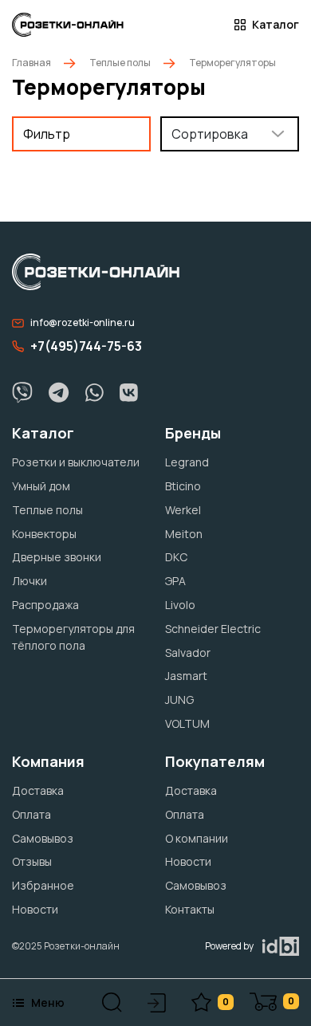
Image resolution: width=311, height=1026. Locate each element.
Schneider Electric (213, 628)
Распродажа (45, 604)
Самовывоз (42, 838)
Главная (31, 62)
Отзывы (32, 861)
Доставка (38, 790)
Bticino (183, 485)
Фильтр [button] (46, 134)
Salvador (188, 652)
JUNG (179, 699)
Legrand (187, 462)
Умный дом (41, 485)
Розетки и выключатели (76, 462)
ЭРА (175, 580)
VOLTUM (187, 723)
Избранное (43, 885)
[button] (112, 1002)
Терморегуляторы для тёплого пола (73, 637)
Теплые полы (120, 62)
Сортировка (209, 134)
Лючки (29, 580)
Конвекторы (44, 533)
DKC (176, 556)
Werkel (183, 509)
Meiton (184, 533)
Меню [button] (48, 1002)
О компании (196, 838)
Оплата (31, 814)
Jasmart (186, 675)
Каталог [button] (275, 24)
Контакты (190, 909)
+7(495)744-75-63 (86, 346)
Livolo (180, 604)
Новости (35, 909)
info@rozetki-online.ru (82, 322)
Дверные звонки (56, 556)
